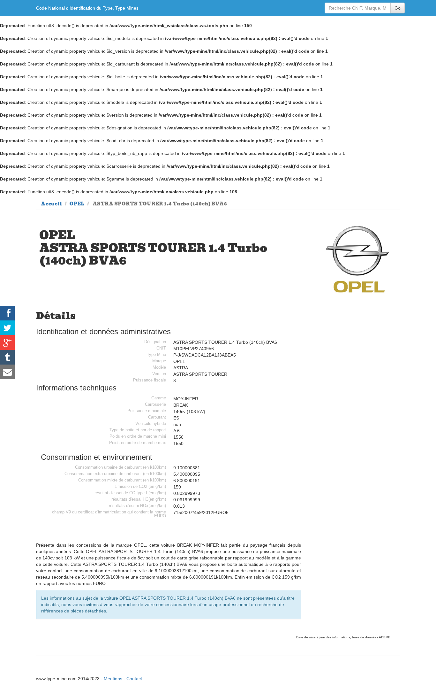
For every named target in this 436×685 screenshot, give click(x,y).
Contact (134, 678)
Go (398, 8)
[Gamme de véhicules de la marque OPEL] (358, 259)
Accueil (51, 203)
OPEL (76, 203)
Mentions (113, 678)
